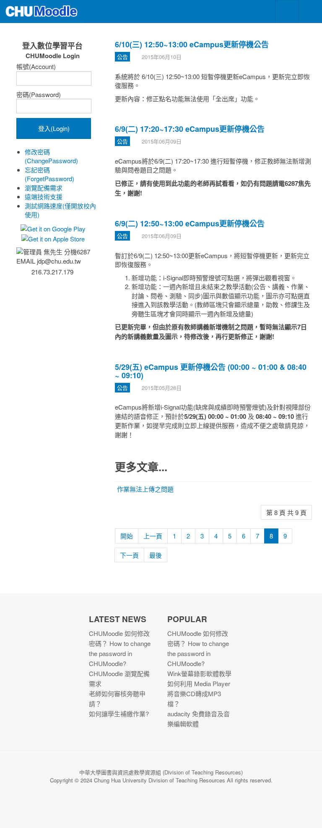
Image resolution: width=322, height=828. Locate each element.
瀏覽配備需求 (43, 187)
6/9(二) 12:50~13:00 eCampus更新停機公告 (190, 223)
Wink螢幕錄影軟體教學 (199, 673)
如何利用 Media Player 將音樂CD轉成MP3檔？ (198, 693)
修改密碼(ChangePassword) (51, 156)
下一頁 (129, 555)
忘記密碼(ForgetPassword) (49, 174)
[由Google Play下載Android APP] (52, 227)
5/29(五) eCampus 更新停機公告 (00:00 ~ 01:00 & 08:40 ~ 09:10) (210, 371)
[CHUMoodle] (42, 11)
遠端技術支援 (43, 196)
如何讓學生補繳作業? (119, 713)
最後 (155, 555)
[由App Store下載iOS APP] (52, 237)
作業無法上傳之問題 (145, 488)
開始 (126, 535)
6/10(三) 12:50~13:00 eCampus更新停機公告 (192, 44)
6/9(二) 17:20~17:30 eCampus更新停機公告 (190, 128)
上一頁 (152, 535)
